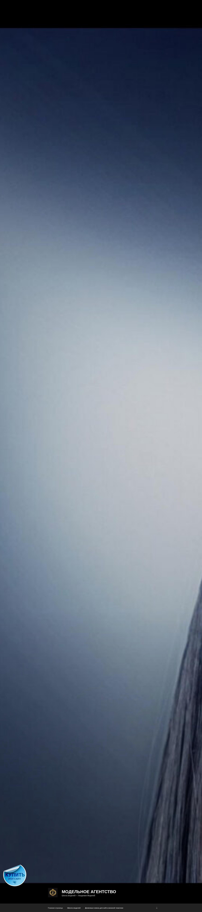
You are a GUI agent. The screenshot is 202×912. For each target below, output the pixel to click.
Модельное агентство (89, 891)
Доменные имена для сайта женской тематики (104, 908)
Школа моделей (74, 908)
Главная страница (55, 908)
